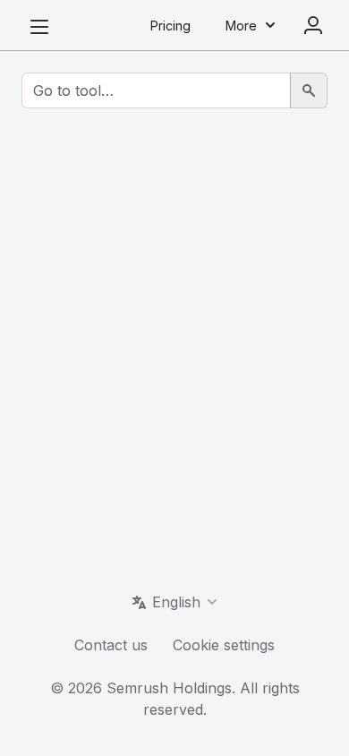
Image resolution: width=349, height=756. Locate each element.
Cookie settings (224, 645)
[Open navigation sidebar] (39, 27)
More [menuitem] (241, 25)
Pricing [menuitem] (170, 25)
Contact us (111, 645)
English (176, 602)
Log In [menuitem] (313, 25)
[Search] (309, 90)
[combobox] (156, 90)
